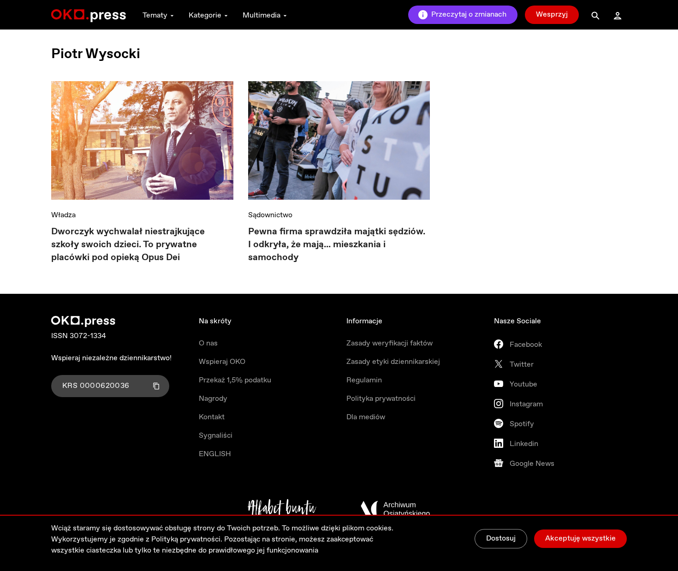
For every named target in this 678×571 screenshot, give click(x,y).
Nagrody (213, 399)
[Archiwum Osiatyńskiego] (395, 509)
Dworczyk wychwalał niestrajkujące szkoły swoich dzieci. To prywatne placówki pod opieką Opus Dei (128, 245)
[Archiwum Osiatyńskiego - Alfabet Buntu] (282, 509)
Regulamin (364, 380)
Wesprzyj (552, 14)
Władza (63, 215)
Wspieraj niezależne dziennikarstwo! (111, 358)
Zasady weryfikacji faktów (389, 343)
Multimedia (261, 15)
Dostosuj (501, 538)
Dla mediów (365, 417)
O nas (208, 343)
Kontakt (212, 417)
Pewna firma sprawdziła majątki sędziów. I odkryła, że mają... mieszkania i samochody (336, 245)
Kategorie (205, 15)
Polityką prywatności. (186, 539)
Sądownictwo (270, 215)
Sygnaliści (215, 435)
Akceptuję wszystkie (580, 538)
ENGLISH (215, 454)
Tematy (155, 15)
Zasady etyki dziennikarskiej (393, 362)
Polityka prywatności (381, 399)
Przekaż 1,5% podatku (235, 380)
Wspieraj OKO (222, 362)
